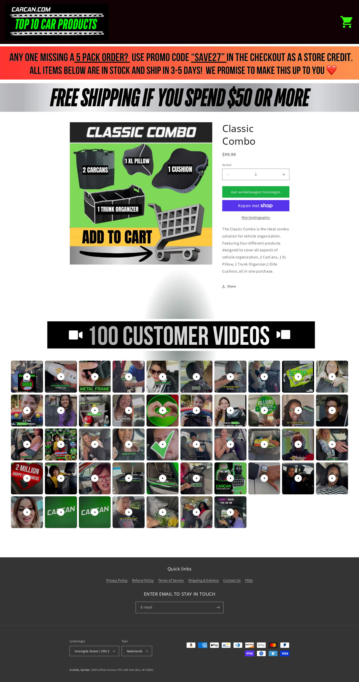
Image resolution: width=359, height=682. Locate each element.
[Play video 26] (196, 444)
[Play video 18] (264, 410)
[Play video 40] (332, 478)
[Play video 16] (196, 410)
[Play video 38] (264, 478)
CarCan (85, 670)
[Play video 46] (196, 512)
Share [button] (231, 286)
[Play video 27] (230, 444)
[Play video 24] (128, 444)
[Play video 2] (60, 376)
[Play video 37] (230, 478)
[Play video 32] (60, 478)
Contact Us (232, 580)
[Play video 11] (27, 410)
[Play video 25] (162, 444)
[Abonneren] (217, 607)
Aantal (226, 165)
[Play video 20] (332, 410)
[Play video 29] (298, 444)
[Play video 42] (60, 512)
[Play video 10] (332, 376)
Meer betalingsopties (256, 217)
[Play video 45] (162, 512)
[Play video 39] (298, 478)
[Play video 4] (128, 376)
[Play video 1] (27, 376)
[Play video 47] (230, 512)
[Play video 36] (196, 478)
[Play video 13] (94, 410)
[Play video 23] (94, 444)
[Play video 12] (60, 410)
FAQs (249, 580)
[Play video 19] (298, 410)
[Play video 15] (162, 410)
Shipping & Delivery (203, 580)
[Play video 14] (128, 410)
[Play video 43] (94, 512)
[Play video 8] (264, 376)
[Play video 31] (27, 478)
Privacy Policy (116, 580)
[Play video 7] (230, 376)
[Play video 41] (27, 512)
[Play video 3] (94, 376)
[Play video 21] (27, 444)
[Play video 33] (94, 478)
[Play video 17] (230, 410)
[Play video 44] (128, 512)
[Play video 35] (162, 478)
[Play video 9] (298, 376)
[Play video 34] (128, 478)
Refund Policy (143, 580)
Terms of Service (171, 580)
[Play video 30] (332, 444)
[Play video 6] (196, 376)
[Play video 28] (264, 444)
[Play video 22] (60, 444)
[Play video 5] (162, 376)
